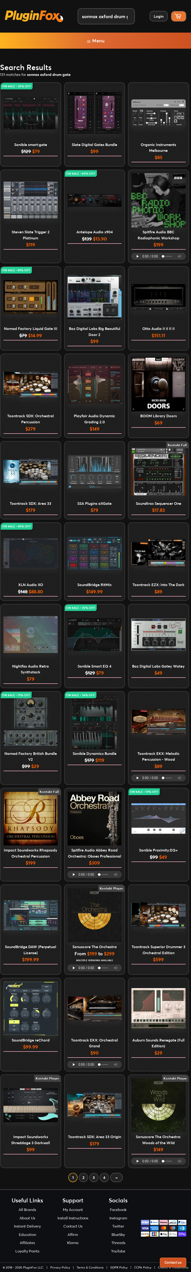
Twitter (118, 1226)
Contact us (173, 1262)
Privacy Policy (60, 1267)
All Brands (27, 1209)
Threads (118, 1242)
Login (159, 16)
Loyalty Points (27, 1250)
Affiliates (27, 1242)
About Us (27, 1217)
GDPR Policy (119, 1267)
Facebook (118, 1209)
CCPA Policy (142, 1267)
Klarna (72, 1242)
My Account (73, 1209)
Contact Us (72, 1226)
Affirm (73, 1234)
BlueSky (118, 1234)
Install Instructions (73, 1217)
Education (27, 1234)
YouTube (118, 1250)
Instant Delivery (27, 1226)
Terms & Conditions (90, 1267)
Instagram (118, 1217)
